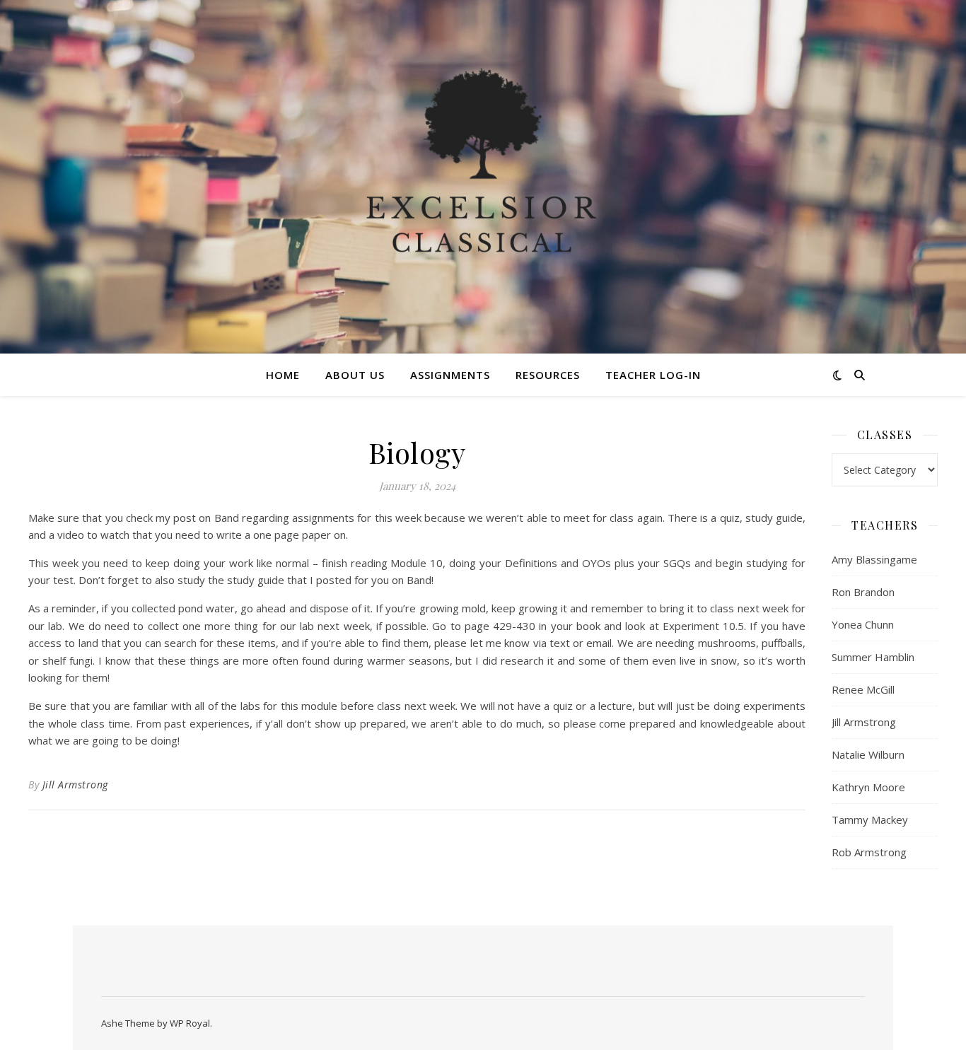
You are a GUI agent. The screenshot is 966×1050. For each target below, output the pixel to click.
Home (283, 375)
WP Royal (190, 1023)
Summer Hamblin (873, 657)
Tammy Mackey (870, 819)
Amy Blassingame (874, 559)
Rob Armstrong (869, 852)
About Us (355, 375)
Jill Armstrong (75, 784)
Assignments (450, 375)
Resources (548, 375)
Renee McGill (863, 689)
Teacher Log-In (653, 375)
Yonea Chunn (863, 624)
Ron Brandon (863, 592)
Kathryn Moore (868, 787)
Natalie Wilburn (868, 754)
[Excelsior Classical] (483, 176)
